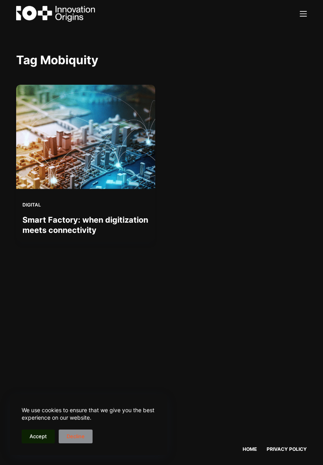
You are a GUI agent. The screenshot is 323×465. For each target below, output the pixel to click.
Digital (31, 205)
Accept (38, 436)
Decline (76, 436)
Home (250, 449)
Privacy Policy (287, 449)
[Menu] (303, 13)
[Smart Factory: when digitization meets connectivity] (85, 137)
